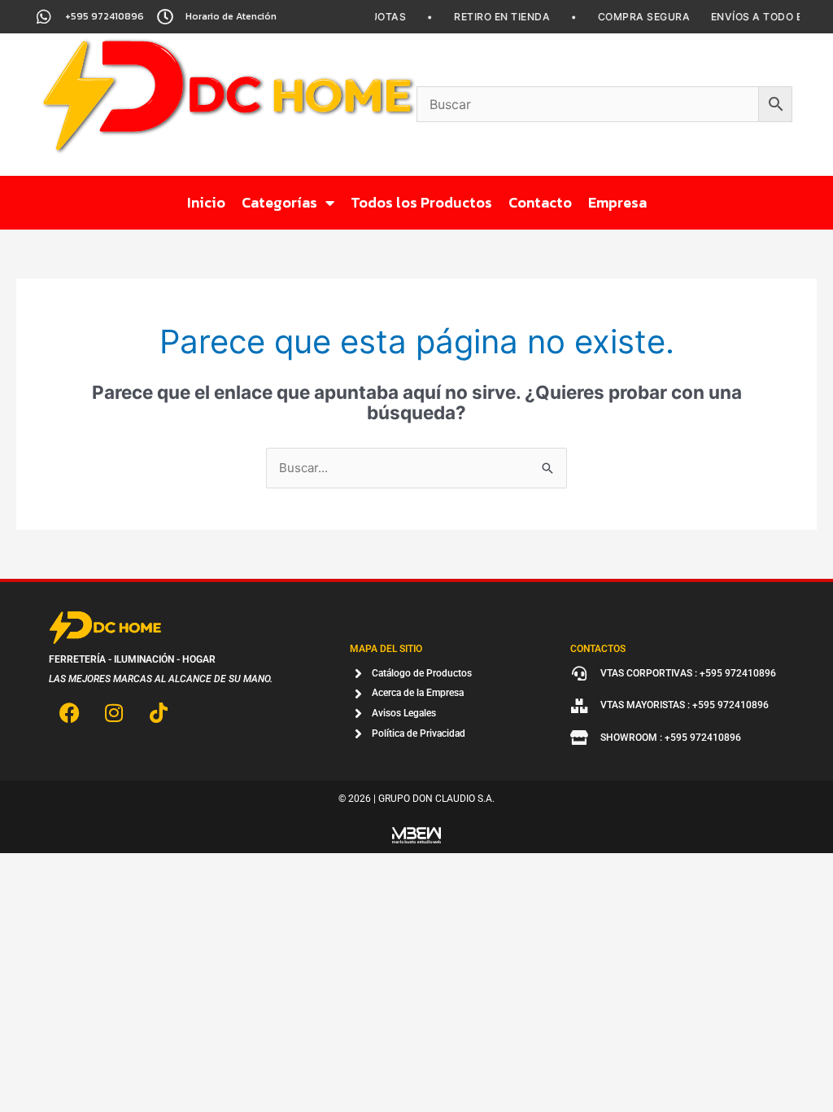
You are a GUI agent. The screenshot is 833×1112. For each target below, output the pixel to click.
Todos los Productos (421, 202)
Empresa (617, 202)
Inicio (206, 202)
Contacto (540, 202)
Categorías (279, 202)
